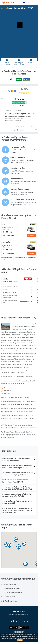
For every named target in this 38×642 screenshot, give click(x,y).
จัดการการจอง (24, 621)
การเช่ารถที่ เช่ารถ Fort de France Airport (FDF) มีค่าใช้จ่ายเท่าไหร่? (16, 459)
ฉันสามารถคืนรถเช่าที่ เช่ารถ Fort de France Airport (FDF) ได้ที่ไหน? (17, 502)
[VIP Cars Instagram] (23, 632)
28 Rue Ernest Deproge (10, 601)
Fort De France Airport (10, 584)
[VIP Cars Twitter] (18, 632)
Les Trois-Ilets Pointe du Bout (12, 592)
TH (26, 2)
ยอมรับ (20, 640)
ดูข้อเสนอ (31, 235)
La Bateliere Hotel (9, 597)
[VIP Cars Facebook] (15, 632)
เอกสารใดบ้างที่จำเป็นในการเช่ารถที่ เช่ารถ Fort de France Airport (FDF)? (16, 481)
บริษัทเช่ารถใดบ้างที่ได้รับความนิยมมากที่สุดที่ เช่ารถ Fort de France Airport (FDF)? (17, 467)
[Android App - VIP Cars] (14, 627)
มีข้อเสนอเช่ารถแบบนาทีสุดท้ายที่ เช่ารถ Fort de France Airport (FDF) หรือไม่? (16, 495)
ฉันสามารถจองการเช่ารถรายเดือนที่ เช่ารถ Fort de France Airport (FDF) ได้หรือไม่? (17, 474)
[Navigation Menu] (35, 2)
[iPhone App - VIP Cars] (24, 627)
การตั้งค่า (24, 638)
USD (31, 2)
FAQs (11, 621)
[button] (6, 545)
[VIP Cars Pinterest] (20, 632)
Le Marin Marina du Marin (11, 588)
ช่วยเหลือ (17, 621)
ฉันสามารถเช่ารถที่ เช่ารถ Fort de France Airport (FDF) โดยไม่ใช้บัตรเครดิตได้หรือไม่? (17, 488)
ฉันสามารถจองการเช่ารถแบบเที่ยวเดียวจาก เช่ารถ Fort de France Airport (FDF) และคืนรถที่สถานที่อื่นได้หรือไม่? (17, 510)
